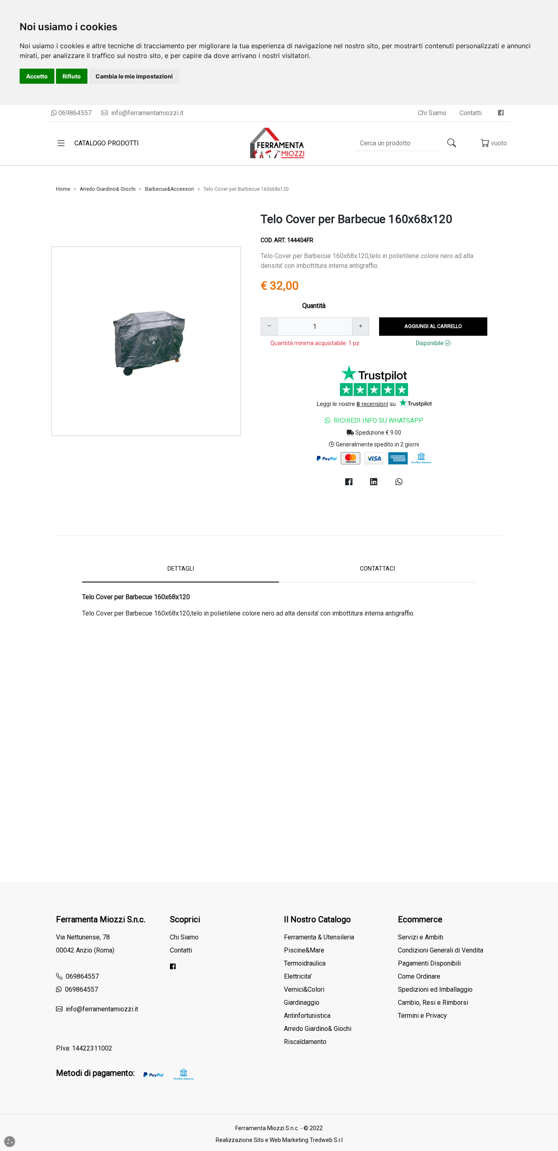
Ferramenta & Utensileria (319, 937)
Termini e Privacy (422, 1015)
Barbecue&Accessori (169, 189)
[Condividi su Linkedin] (374, 482)
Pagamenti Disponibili (429, 963)
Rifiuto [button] (71, 76)
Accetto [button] (37, 76)
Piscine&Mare (304, 950)
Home (63, 189)
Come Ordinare (419, 976)
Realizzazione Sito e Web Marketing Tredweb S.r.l (279, 1140)
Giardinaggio (301, 1002)
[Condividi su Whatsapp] (399, 482)
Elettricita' (298, 976)
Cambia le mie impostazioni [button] (134, 76)
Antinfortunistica (307, 1015)
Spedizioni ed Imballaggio (435, 989)
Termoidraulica (305, 963)
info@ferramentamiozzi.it (146, 113)
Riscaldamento (305, 1042)
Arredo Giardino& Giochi (108, 189)
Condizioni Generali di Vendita (440, 950)
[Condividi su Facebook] (349, 482)
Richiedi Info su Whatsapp (378, 420)
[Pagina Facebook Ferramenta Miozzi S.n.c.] (501, 113)
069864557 (74, 113)
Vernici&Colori (304, 989)
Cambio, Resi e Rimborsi (433, 1002)
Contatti (471, 113)
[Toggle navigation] (61, 143)
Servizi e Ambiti (420, 937)
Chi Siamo (432, 113)
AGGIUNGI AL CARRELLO (433, 326)
